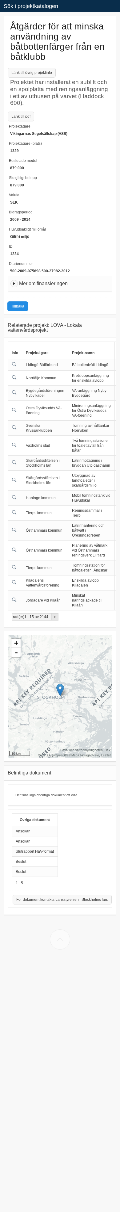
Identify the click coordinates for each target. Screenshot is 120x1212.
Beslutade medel (23, 161)
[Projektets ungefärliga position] (60, 690)
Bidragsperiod (21, 212)
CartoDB (44, 755)
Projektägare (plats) (25, 143)
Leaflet (106, 755)
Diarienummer (21, 264)
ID (11, 246)
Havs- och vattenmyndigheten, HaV (85, 750)
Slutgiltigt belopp (23, 178)
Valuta (14, 195)
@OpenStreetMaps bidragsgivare (75, 755)
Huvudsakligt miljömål (27, 229)
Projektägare (19, 126)
